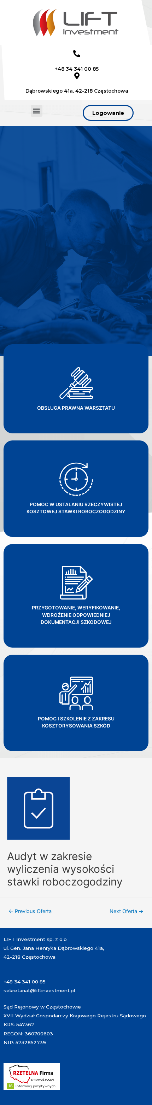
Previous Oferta (30, 911)
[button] (36, 111)
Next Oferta (127, 911)
